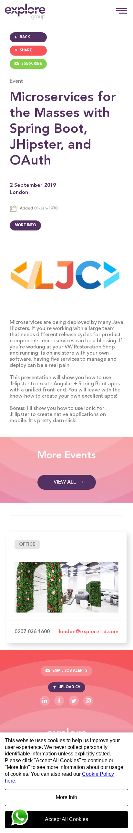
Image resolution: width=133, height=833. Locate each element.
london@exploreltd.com (88, 632)
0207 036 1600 (32, 632)
